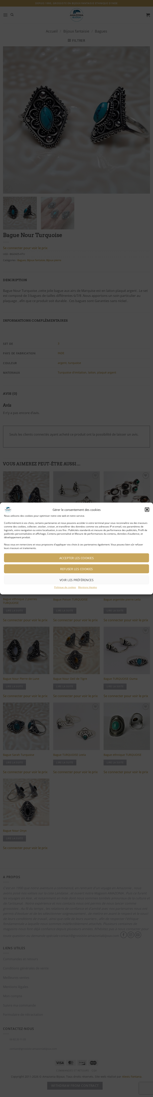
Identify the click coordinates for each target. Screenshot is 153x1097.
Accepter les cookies (76, 558)
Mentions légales (87, 587)
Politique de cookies (65, 587)
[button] (147, 509)
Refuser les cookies (76, 569)
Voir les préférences (76, 580)
